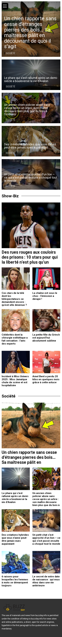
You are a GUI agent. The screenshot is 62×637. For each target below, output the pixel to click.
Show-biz (10, 196)
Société (10, 53)
